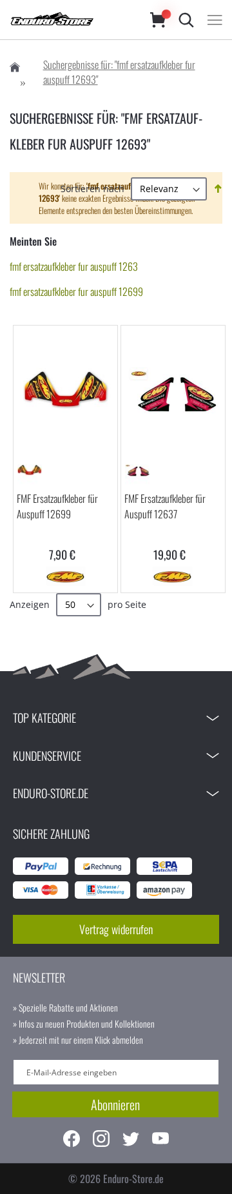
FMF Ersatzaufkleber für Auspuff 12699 (57, 506)
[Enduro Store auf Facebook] (71, 1140)
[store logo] (67, 20)
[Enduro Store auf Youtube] (160, 1140)
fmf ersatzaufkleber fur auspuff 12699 (76, 291)
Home (15, 67)
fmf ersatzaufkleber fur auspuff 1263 (74, 266)
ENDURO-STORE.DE (50, 793)
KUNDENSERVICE (47, 755)
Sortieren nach (92, 188)
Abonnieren (115, 1104)
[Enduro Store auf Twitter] (131, 1140)
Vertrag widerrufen (116, 929)
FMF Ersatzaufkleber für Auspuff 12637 (165, 506)
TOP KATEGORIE (44, 717)
